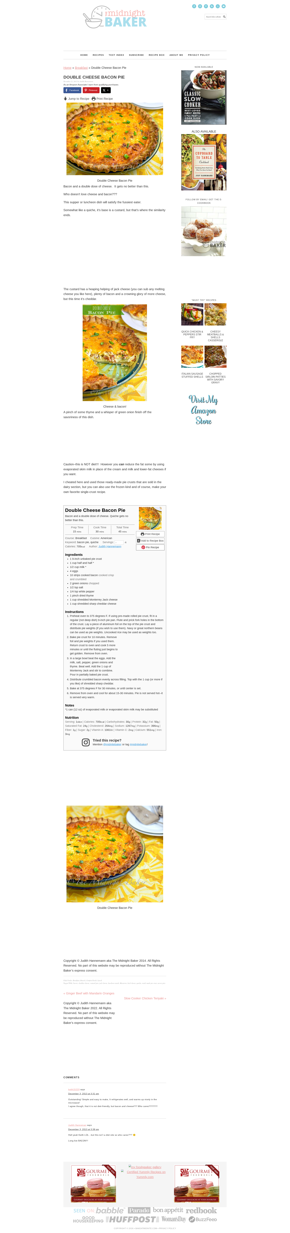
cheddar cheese (84, 983)
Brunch (82, 980)
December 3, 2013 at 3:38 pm (83, 1129)
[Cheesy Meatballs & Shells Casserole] (216, 315)
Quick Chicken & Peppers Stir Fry (192, 334)
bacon (75, 983)
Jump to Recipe (78, 98)
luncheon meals (113, 983)
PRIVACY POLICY (167, 1228)
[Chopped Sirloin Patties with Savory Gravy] (216, 357)
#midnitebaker (138, 744)
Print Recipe (104, 98)
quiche (139, 983)
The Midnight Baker (114, 14)
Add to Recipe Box (152, 540)
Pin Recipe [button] (152, 547)
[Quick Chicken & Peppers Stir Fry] (192, 315)
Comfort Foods (91, 980)
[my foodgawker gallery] (145, 1167)
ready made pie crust (149, 983)
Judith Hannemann (109, 546)
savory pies (161, 983)
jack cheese (103, 983)
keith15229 (74, 1089)
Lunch (100, 980)
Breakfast (81, 67)
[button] (159, 107)
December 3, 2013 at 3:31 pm (83, 1093)
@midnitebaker (112, 744)
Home (67, 67)
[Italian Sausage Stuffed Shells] (192, 357)
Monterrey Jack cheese (128, 983)
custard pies (94, 983)
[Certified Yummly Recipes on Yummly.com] (145, 1177)
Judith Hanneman (77, 1125)
